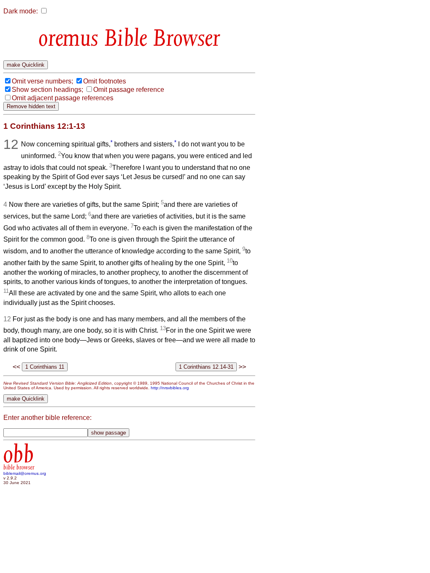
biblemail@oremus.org (24, 473)
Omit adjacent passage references (62, 98)
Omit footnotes (104, 81)
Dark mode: (20, 11)
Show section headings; (47, 89)
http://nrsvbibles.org (170, 387)
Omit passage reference (128, 89)
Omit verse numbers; (42, 81)
